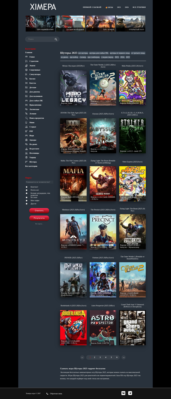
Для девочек (34, 92)
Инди (31, 136)
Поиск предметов (36, 118)
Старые (32, 127)
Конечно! (34, 187)
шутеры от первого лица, (120, 53)
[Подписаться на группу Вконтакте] (123, 393)
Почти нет (35, 190)
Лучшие (32, 114)
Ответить (39, 211)
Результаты (39, 218)
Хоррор (32, 157)
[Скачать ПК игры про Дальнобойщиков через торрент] (70, 24)
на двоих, (64, 57)
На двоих (33, 144)
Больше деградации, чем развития (40, 194)
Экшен (32, 66)
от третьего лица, (138, 53)
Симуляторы (35, 74)
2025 (119, 7)
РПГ (31, 131)
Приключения (35, 105)
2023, (117, 57)
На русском (34, 149)
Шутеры (33, 162)
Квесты (32, 83)
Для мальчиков (35, 96)
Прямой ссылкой (92, 7)
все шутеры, (83, 53)
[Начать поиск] (56, 39)
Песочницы (34, 153)
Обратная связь (56, 394)
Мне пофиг (35, 200)
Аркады (32, 140)
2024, (122, 57)
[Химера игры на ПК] (43, 6)
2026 (127, 7)
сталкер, (83, 57)
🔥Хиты (109, 7)
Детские (32, 87)
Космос (32, 79)
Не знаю (34, 197)
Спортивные (34, 70)
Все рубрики (139, 7)
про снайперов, (94, 57)
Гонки (32, 57)
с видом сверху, (107, 57)
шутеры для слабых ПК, (99, 53)
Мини (31, 122)
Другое (33, 204)
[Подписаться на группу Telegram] (130, 393)
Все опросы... (39, 224)
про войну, (74, 57)
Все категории (31, 166)
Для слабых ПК (36, 101)
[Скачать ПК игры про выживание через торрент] (40, 24)
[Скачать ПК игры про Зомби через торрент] (100, 24)
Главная (28, 52)
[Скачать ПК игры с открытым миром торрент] (130, 24)
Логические (34, 109)
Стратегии (33, 61)
